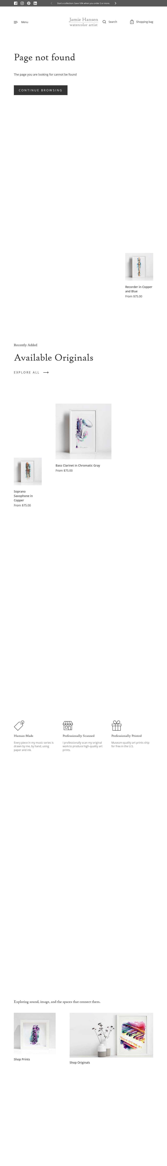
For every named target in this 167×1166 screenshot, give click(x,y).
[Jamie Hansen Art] (83, 22)
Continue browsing (41, 90)
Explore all (27, 372)
